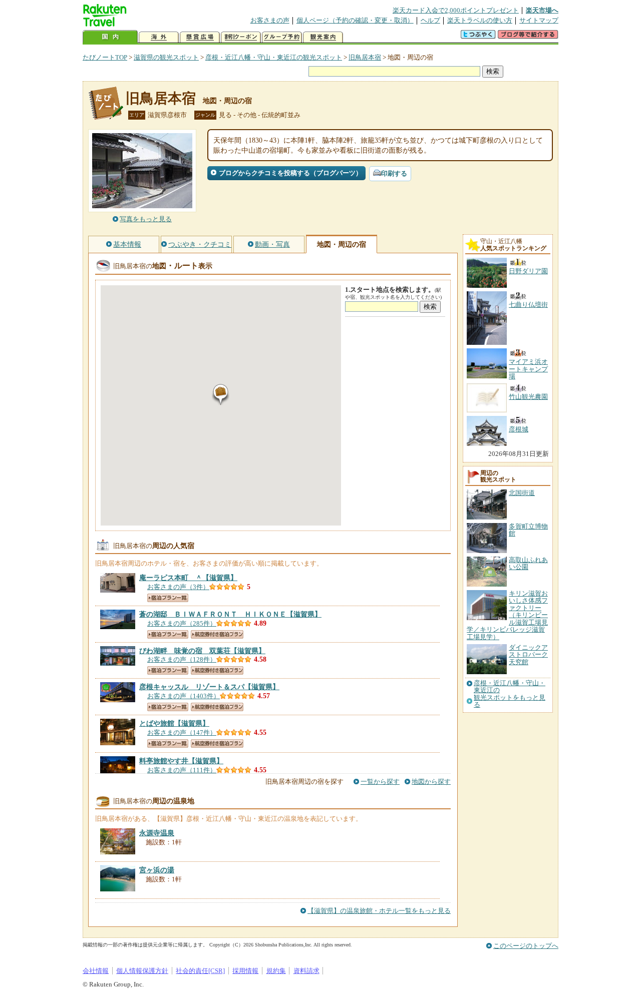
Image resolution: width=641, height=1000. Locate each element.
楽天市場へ (542, 10)
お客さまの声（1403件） (183, 696)
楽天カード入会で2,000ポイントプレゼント (456, 10)
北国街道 (522, 492)
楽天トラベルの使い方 (479, 20)
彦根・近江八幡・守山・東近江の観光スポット (273, 57)
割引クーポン (241, 37)
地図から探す (431, 781)
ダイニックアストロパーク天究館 (528, 655)
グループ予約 (282, 37)
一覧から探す (380, 781)
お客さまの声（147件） (181, 732)
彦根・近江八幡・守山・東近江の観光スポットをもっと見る (509, 694)
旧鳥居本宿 (365, 57)
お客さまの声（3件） (178, 587)
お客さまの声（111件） (181, 770)
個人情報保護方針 (142, 970)
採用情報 (245, 970)
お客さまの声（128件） (181, 659)
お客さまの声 (269, 20)
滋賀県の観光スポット (166, 57)
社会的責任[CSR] (200, 970)
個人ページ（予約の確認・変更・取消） (355, 20)
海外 (159, 37)
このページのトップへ (525, 945)
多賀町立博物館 (528, 530)
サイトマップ (538, 20)
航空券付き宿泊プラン (217, 634)
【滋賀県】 (188, 578)
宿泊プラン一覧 (167, 598)
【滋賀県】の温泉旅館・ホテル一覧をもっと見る (379, 910)
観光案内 (323, 37)
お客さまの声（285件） (181, 623)
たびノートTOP (105, 57)
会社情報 (96, 970)
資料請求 (306, 970)
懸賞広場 (200, 37)
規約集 (276, 970)
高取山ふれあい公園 (528, 563)
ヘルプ (430, 20)
